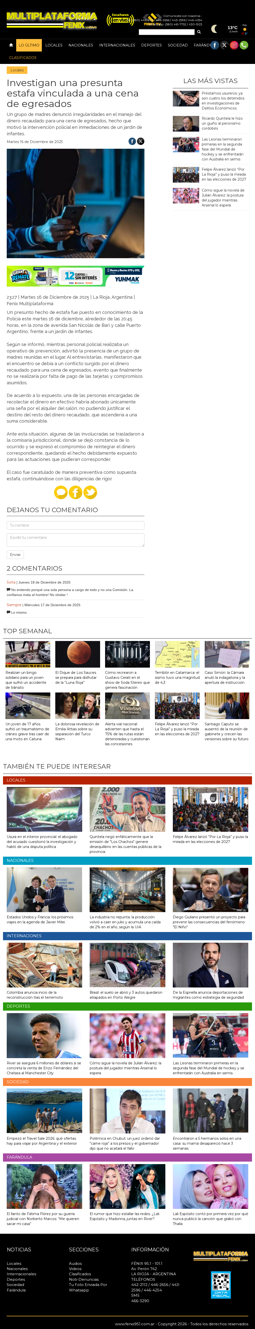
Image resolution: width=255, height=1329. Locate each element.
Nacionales (80, 45)
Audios (75, 1263)
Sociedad (178, 45)
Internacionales (117, 45)
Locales (54, 45)
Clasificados (23, 57)
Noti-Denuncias (84, 1279)
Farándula (205, 45)
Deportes (151, 45)
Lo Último (29, 45)
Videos (75, 1268)
